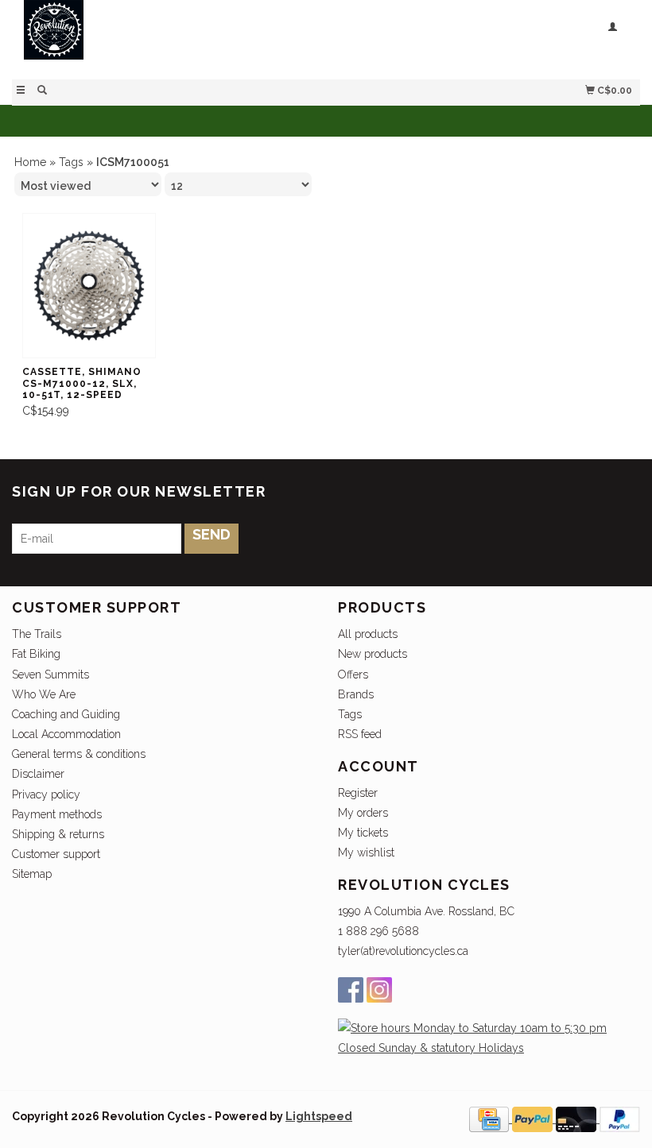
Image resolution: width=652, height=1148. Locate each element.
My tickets (363, 832)
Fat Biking (36, 653)
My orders (363, 812)
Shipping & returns (58, 834)
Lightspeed (318, 1116)
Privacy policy (46, 794)
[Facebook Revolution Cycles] (350, 990)
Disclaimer (38, 773)
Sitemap (32, 874)
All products (368, 634)
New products (372, 653)
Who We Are (44, 694)
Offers (353, 674)
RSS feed (360, 734)
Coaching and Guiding (66, 714)
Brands (356, 694)
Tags (71, 162)
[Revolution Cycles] (169, 37)
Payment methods (57, 814)
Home (30, 162)
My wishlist (366, 852)
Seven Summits (50, 674)
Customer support (56, 854)
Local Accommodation (66, 734)
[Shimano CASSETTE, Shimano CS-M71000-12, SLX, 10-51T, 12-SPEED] (89, 286)
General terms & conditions (79, 754)
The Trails (36, 634)
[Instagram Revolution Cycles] (379, 990)
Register (358, 793)
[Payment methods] (490, 1118)
